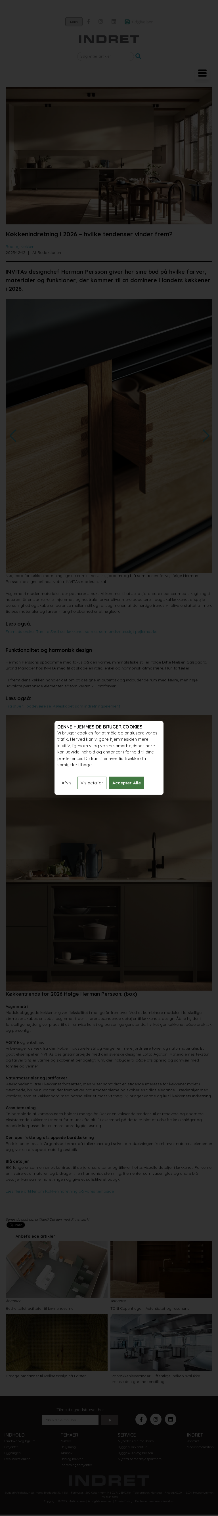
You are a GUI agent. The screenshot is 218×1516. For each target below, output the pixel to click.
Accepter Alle (126, 783)
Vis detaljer (92, 783)
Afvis (67, 783)
